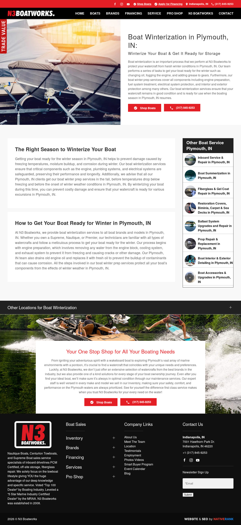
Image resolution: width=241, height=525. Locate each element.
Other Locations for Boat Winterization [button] (42, 307)
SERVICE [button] (154, 13)
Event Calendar (134, 469)
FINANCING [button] (133, 13)
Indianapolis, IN (198, 4)
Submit (188, 494)
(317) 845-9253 (223, 4)
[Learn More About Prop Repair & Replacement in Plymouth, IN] (208, 244)
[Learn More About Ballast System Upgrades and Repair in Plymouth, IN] (208, 226)
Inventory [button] (74, 438)
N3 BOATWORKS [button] (200, 13)
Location (130, 446)
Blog (127, 473)
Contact (226, 13)
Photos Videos (134, 460)
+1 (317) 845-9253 (195, 452)
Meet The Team (134, 441)
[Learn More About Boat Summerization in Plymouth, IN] (208, 175)
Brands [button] (72, 447)
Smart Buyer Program (138, 464)
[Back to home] (31, 13)
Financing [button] (75, 457)
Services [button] (74, 467)
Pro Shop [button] (74, 476)
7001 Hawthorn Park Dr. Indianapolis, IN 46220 (199, 443)
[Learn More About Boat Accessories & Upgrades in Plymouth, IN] (208, 277)
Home (79, 13)
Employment (132, 455)
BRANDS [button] (112, 13)
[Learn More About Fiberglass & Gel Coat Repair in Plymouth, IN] (208, 191)
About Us (130, 437)
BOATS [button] (95, 13)
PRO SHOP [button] (175, 13)
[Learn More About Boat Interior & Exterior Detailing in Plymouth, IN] (208, 260)
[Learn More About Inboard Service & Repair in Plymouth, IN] (208, 160)
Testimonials (132, 450)
